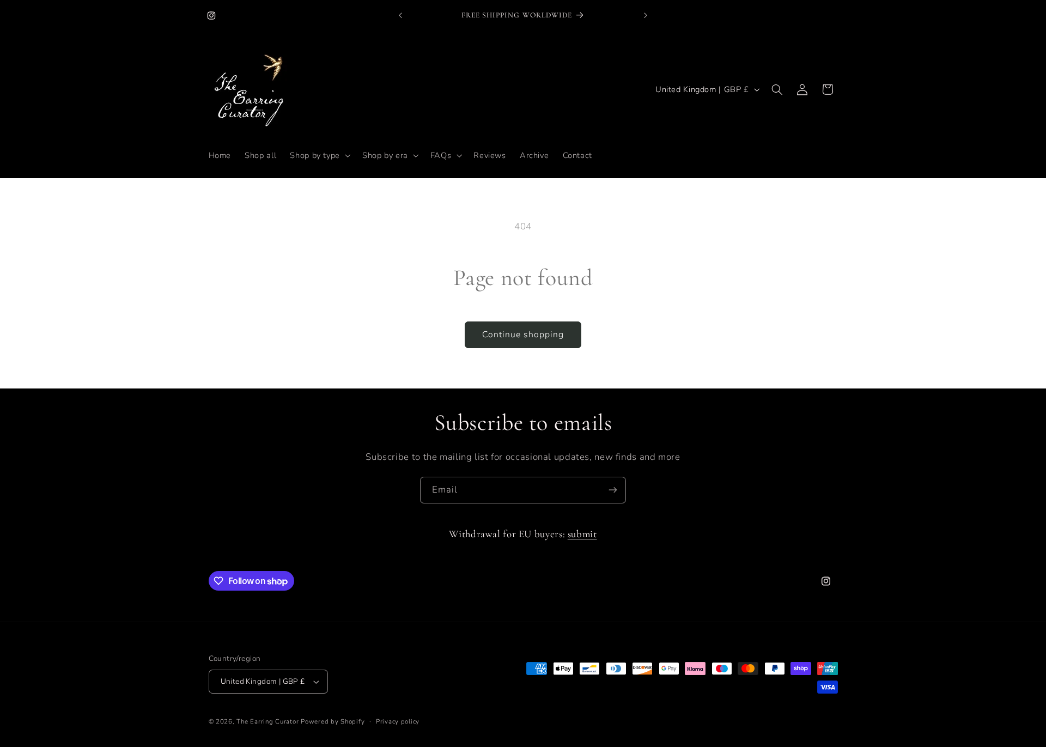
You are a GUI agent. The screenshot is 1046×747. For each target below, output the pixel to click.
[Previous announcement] (400, 15)
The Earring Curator (267, 721)
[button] (319, 155)
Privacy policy (397, 721)
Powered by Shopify (332, 721)
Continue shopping (523, 335)
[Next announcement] (646, 15)
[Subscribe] (612, 490)
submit (582, 534)
